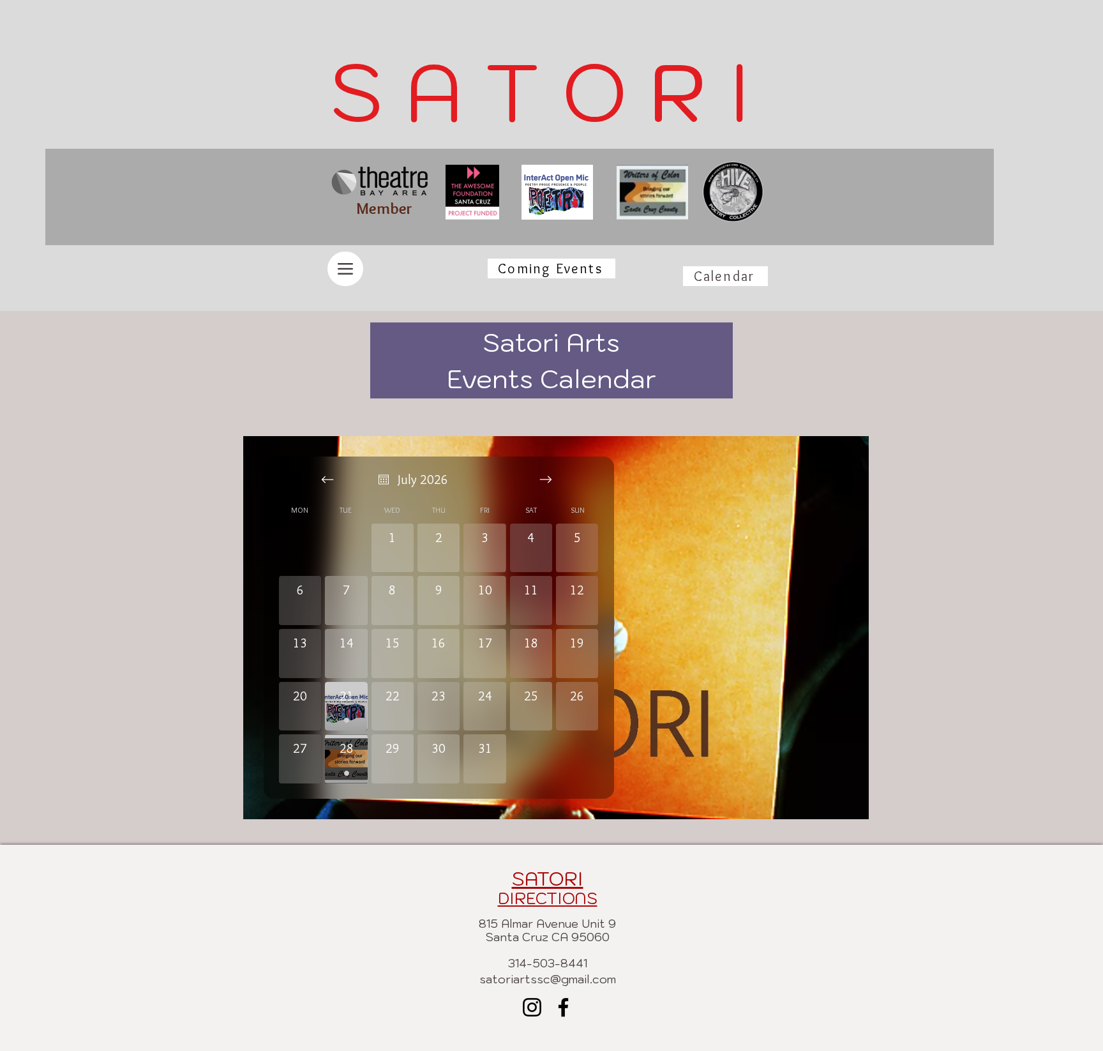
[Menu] (345, 269)
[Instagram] (532, 1007)
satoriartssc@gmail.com (547, 979)
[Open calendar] (384, 479)
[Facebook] (563, 1007)
